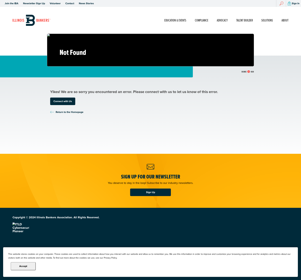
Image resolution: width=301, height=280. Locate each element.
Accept (23, 266)
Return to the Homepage (69, 112)
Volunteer (55, 3)
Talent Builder (244, 20)
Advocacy (222, 20)
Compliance (201, 20)
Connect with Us (62, 101)
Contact (69, 3)
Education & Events (175, 20)
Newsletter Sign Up (34, 3)
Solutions (267, 20)
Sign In (295, 3)
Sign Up (150, 192)
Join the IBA (11, 3)
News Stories (86, 3)
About (285, 20)
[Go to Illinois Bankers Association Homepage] (31, 20)
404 (252, 71)
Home (244, 71)
